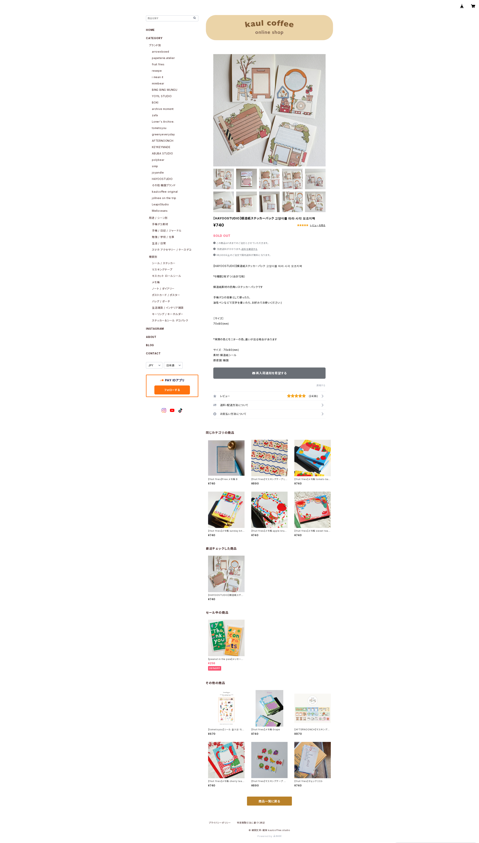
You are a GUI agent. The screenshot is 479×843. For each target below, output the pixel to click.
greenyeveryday (163, 134)
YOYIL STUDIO (162, 96)
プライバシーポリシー (220, 822)
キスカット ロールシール (166, 275)
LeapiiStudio (160, 204)
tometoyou (159, 128)
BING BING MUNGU (164, 89)
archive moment (163, 108)
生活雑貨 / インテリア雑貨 (168, 307)
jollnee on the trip (164, 198)
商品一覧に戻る (269, 801)
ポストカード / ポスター (166, 295)
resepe (157, 70)
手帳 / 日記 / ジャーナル (166, 230)
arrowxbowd (160, 51)
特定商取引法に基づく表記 (251, 822)
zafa (155, 115)
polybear (158, 159)
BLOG (150, 345)
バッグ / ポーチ (161, 301)
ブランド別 (155, 45)
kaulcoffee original (165, 191)
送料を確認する (249, 249)
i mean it (157, 77)
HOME (150, 29)
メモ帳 (156, 282)
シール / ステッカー (164, 263)
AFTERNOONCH (162, 140)
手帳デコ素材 (160, 224)
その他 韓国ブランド (164, 185)
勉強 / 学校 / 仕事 (163, 237)
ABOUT (151, 336)
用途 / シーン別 (158, 217)
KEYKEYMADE (161, 147)
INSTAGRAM (155, 328)
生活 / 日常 (159, 243)
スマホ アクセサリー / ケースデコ (171, 249)
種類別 (153, 256)
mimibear (158, 83)
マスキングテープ (162, 269)
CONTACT (153, 353)
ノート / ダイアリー (163, 288)
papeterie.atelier (163, 58)
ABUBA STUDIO (162, 153)
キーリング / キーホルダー (167, 314)
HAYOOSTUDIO (162, 178)
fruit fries (158, 64)
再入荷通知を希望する (271, 373)
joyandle (158, 172)
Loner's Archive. (163, 121)
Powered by (265, 836)
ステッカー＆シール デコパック (170, 320)
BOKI (155, 102)
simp (155, 166)
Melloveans (160, 210)
